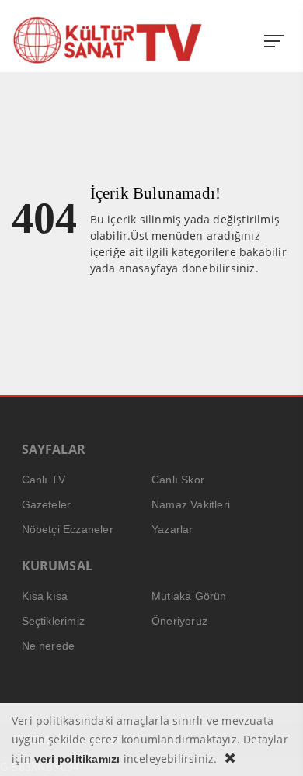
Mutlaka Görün (189, 596)
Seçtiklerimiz (53, 621)
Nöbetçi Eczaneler (67, 529)
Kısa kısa (45, 596)
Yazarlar (172, 529)
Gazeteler (46, 504)
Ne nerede (48, 645)
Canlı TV (44, 479)
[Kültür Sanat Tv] (108, 40)
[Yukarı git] (271, 745)
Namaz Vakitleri (191, 504)
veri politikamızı (77, 759)
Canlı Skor (178, 479)
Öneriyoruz (179, 621)
